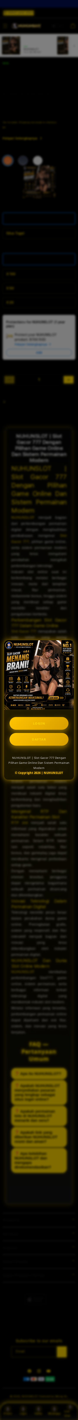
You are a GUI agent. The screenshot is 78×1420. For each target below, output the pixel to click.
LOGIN (39, 723)
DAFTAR (39, 739)
